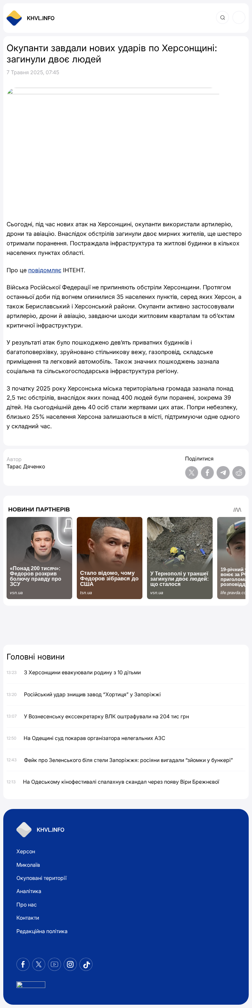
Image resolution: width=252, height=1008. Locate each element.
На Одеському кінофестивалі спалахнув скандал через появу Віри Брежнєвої (121, 781)
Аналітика (28, 891)
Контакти (27, 917)
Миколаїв (28, 865)
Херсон (25, 851)
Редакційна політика (42, 931)
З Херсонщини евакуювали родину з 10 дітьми (82, 672)
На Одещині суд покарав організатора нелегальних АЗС (94, 738)
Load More (126, 626)
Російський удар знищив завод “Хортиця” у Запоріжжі (92, 694)
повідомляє (44, 270)
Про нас (26, 904)
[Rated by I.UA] (30, 986)
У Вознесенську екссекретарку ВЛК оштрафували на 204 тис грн (106, 716)
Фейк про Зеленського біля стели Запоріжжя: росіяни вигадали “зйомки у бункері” (128, 760)
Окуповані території (41, 878)
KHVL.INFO (40, 18)
